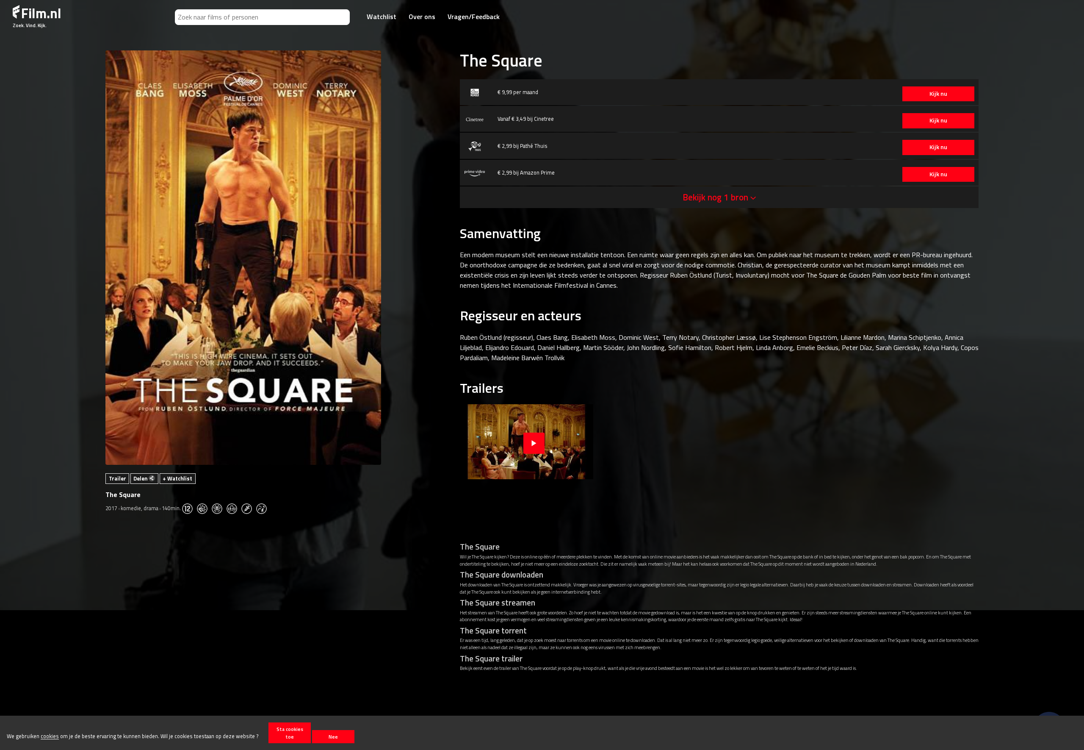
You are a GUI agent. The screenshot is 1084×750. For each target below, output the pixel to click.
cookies (50, 736)
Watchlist (381, 16)
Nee (333, 736)
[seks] (234, 508)
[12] (189, 508)
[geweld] (204, 508)
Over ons (422, 16)
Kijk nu (938, 93)
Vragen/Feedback (474, 16)
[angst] (219, 508)
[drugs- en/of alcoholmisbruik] (248, 508)
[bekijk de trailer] (534, 441)
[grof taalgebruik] (263, 508)
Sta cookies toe (290, 732)
